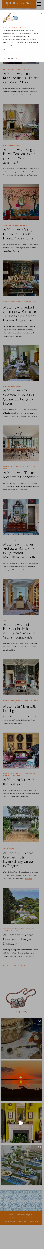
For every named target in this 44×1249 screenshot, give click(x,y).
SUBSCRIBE (9, 58)
